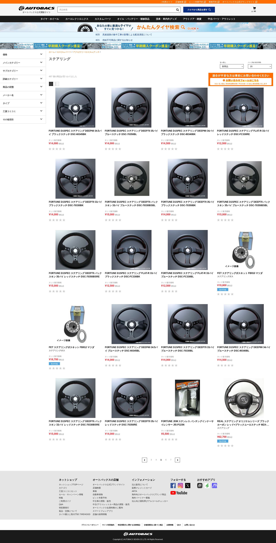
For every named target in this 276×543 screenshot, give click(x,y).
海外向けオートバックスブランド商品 (149, 494)
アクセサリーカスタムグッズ (86, 52)
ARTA (134, 491)
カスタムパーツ (103, 19)
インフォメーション (143, 479)
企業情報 (169, 525)
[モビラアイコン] (214, 485)
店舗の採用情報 (100, 514)
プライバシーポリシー (90, 525)
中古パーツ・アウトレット (221, 19)
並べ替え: (223, 62)
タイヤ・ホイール (50, 19)
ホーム (52, 52)
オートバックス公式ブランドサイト (238, 2)
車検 (95, 491)
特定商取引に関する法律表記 (129, 525)
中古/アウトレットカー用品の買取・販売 (111, 504)
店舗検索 (179, 2)
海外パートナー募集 (141, 498)
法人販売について (140, 484)
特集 (61, 498)
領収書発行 (64, 508)
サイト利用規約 (108, 525)
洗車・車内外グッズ (166, 19)
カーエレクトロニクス (76, 19)
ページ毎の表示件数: (254, 62)
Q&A (61, 504)
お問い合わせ (189, 525)
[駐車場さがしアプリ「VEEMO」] (207, 485)
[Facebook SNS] (173, 485)
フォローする (178, 479)
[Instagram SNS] (180, 485)
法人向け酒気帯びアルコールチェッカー (150, 501)
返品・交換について (68, 511)
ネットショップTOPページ (71, 484)
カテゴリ (63, 488)
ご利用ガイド (166, 2)
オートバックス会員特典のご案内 (108, 508)
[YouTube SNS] (178, 492)
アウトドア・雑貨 (192, 19)
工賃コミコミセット (68, 491)
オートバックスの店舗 (106, 479)
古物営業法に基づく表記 (153, 525)
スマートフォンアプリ (103, 511)
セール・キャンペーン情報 (71, 494)
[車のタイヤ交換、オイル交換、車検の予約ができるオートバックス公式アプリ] (199, 485)
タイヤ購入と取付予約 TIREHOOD (74, 514)
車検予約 (213, 2)
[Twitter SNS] (187, 485)
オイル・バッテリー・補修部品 (133, 19)
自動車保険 (98, 494)
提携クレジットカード (142, 488)
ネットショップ (68, 479)
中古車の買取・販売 (102, 501)
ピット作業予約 (196, 2)
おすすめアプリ (206, 479)
